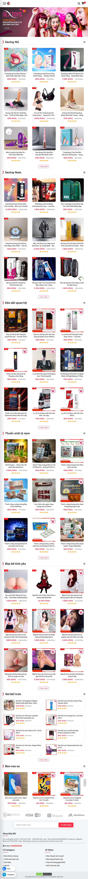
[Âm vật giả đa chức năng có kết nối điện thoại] (72, 269)
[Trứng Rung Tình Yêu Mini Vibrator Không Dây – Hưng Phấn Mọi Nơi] (72, 138)
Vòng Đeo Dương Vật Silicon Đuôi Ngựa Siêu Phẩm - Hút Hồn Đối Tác (15, 246)
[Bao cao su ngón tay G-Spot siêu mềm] (16, 784)
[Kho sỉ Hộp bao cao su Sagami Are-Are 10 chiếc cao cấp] (44, 784)
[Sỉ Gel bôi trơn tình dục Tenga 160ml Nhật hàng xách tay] (9, 749)
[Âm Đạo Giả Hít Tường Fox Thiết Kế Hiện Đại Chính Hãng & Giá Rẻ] (16, 269)
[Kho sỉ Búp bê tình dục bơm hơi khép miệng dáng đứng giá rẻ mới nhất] (44, 621)
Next (84, 782)
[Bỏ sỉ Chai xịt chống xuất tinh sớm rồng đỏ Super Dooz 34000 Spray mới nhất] (44, 320)
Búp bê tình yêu (15, 563)
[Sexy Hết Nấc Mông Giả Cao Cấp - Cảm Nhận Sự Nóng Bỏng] (16, 581)
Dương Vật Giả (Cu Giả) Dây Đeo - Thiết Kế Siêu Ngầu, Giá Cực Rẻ (16, 115)
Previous (3, 782)
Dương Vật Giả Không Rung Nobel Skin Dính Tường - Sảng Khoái (72, 115)
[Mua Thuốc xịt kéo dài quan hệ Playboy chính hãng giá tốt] (16, 360)
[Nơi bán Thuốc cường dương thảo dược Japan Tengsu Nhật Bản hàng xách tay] (72, 529)
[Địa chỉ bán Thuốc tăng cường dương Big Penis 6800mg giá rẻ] (16, 490)
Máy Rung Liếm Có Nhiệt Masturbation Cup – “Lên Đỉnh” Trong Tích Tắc (44, 206)
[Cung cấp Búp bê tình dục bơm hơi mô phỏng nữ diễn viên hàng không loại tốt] (16, 621)
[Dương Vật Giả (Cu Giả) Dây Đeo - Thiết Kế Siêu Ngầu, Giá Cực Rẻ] (16, 99)
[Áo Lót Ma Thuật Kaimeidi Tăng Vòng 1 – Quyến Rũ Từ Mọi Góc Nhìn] (44, 99)
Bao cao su (12, 766)
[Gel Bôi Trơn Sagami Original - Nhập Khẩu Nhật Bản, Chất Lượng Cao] (9, 705)
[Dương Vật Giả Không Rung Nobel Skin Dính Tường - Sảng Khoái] (72, 99)
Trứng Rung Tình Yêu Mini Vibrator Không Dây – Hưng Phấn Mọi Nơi (72, 154)
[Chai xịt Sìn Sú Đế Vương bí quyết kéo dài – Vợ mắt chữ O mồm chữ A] (16, 320)
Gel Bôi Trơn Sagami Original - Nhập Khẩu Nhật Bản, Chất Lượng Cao (27, 703)
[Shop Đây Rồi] (9, 3)
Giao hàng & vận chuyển (55, 856)
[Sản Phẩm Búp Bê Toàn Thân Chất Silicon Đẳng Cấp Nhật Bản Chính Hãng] (44, 581)
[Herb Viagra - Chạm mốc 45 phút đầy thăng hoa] (16, 451)
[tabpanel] (44, 22)
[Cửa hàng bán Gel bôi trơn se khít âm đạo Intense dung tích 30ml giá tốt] (51, 734)
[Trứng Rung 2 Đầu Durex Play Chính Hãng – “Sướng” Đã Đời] (44, 59)
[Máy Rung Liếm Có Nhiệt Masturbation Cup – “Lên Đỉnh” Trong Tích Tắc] (44, 190)
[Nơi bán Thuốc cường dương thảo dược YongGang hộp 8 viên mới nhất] (72, 490)
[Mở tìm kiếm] (79, 3)
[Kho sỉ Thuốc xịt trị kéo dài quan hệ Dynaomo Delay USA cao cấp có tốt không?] (16, 399)
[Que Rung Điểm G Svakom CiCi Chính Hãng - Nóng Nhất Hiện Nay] (72, 59)
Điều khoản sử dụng (11, 856)
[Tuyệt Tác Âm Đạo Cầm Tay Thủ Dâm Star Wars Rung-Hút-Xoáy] (44, 269)
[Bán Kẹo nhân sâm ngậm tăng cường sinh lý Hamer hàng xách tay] (44, 490)
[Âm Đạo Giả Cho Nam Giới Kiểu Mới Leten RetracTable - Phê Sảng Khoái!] (72, 229)
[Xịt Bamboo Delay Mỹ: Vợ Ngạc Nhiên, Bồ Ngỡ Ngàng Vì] (72, 360)
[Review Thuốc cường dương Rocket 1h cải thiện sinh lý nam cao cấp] (16, 529)
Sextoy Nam (13, 172)
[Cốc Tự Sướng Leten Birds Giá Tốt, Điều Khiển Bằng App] (72, 190)
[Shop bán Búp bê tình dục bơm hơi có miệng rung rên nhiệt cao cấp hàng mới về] (72, 621)
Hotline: (13, 846)
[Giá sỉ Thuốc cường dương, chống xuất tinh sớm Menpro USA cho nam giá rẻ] (44, 529)
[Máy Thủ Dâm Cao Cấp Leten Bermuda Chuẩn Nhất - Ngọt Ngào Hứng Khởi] (44, 229)
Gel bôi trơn (13, 694)
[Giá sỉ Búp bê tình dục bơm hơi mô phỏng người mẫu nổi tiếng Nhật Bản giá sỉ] (72, 581)
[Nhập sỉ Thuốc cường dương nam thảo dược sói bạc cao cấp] (72, 451)
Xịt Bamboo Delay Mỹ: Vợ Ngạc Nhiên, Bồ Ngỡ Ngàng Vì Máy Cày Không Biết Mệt (72, 376)
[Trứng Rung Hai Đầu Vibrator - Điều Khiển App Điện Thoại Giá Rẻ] (16, 59)
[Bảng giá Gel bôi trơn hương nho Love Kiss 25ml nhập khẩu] (51, 720)
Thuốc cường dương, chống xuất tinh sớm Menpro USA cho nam (44, 546)
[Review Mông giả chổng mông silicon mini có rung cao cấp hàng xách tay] (16, 660)
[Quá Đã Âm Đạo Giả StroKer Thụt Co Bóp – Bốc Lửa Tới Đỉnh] (16, 190)
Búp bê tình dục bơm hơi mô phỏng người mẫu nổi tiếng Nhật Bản (72, 597)
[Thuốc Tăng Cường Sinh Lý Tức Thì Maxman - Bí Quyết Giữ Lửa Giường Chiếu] (44, 451)
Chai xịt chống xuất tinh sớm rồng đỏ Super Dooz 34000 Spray (44, 336)
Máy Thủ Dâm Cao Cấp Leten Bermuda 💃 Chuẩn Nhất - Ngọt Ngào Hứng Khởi (44, 246)
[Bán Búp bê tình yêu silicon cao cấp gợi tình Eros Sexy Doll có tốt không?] (44, 660)
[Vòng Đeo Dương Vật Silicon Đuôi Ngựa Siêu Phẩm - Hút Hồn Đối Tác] (16, 229)
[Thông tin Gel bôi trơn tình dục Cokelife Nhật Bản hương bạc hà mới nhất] (9, 720)
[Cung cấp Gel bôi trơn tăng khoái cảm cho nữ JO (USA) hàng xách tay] (51, 749)
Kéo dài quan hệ (16, 303)
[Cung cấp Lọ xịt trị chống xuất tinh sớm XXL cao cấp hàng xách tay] (44, 399)
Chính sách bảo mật (11, 859)
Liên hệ (6, 866)
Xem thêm (44, 166)
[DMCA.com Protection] (44, 874)
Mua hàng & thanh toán (54, 859)
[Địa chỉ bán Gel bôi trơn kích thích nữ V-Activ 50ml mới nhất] (9, 734)
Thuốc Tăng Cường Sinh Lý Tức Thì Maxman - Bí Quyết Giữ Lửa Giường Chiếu (44, 467)
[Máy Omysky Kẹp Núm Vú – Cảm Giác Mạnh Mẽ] (16, 138)
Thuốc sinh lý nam (17, 433)
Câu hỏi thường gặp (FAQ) (55, 862)
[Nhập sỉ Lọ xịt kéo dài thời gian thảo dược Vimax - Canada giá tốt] (72, 320)
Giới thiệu (7, 862)
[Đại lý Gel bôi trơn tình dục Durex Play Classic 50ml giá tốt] (51, 705)
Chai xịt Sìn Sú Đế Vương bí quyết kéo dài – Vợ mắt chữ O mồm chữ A (16, 336)
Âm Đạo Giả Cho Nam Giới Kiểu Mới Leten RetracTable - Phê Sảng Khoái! (72, 246)
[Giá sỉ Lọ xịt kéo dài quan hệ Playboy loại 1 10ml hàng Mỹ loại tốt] (44, 360)
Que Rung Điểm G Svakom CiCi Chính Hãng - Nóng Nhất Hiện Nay (72, 76)
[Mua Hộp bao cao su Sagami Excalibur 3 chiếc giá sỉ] (72, 784)
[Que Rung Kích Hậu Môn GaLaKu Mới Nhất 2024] (44, 138)
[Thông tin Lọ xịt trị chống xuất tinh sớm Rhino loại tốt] (72, 399)
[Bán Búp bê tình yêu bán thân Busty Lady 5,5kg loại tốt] (72, 660)
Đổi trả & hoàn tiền (53, 866)
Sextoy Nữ (12, 42)
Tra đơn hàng (66, 825)
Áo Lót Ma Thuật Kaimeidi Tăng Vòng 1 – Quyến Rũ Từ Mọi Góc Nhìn (43, 115)
